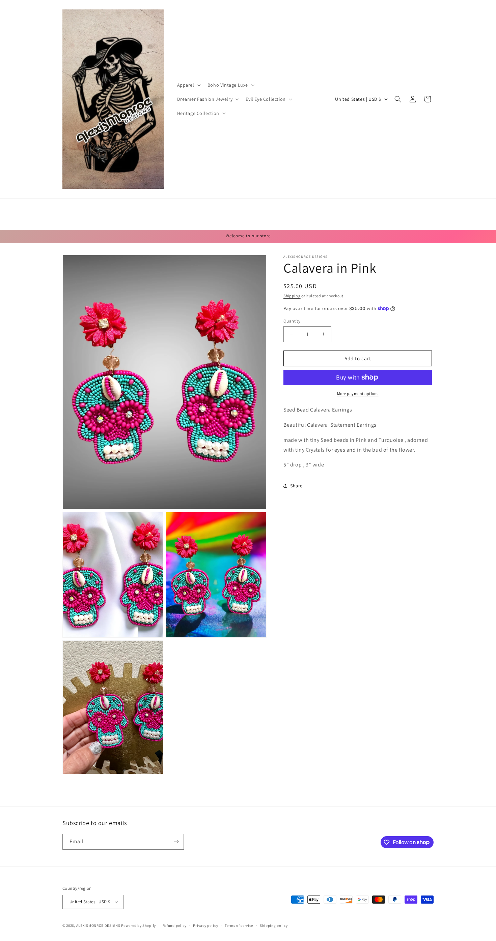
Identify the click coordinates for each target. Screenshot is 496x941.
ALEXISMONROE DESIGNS (98, 925)
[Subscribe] (176, 842)
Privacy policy (205, 925)
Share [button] (296, 485)
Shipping (292, 295)
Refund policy (175, 925)
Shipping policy (274, 925)
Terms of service (239, 925)
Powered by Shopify (138, 925)
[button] (188, 85)
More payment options (358, 393)
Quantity (291, 321)
